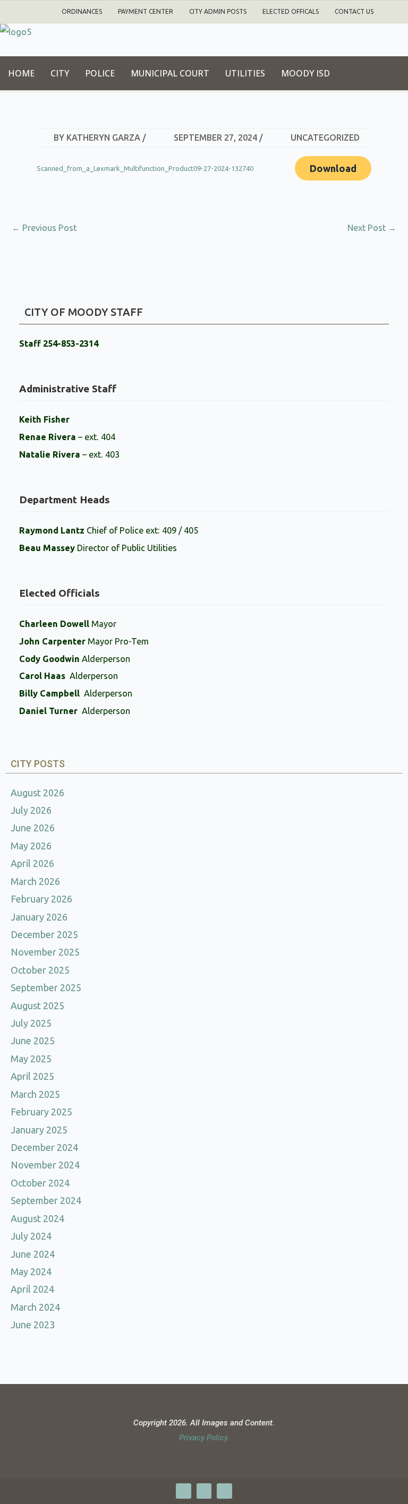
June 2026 (33, 827)
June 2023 (33, 1324)
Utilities (245, 73)
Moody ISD (305, 73)
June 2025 (33, 1040)
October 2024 (40, 1183)
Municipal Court (170, 73)
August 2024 (37, 1218)
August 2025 (37, 1005)
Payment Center (145, 11)
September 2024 (46, 1200)
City (59, 73)
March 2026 (35, 881)
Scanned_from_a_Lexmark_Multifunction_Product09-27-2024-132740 (145, 168)
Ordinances (82, 11)
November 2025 (45, 952)
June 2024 (33, 1254)
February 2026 (41, 898)
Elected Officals (290, 11)
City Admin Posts (217, 11)
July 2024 (31, 1236)
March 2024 (35, 1307)
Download (333, 168)
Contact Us (354, 11)
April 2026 (32, 863)
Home (21, 73)
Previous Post (44, 228)
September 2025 (46, 987)
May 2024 (31, 1271)
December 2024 (44, 1147)
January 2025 (39, 1129)
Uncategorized (325, 137)
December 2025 (44, 934)
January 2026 (39, 917)
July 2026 (31, 810)
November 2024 (45, 1164)
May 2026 (31, 845)
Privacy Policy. (204, 1437)
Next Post (371, 228)
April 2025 (32, 1076)
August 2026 (37, 792)
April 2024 (32, 1289)
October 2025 (40, 970)
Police (100, 73)
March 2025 (35, 1094)
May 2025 (31, 1058)
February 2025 (41, 1111)
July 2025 (31, 1023)
